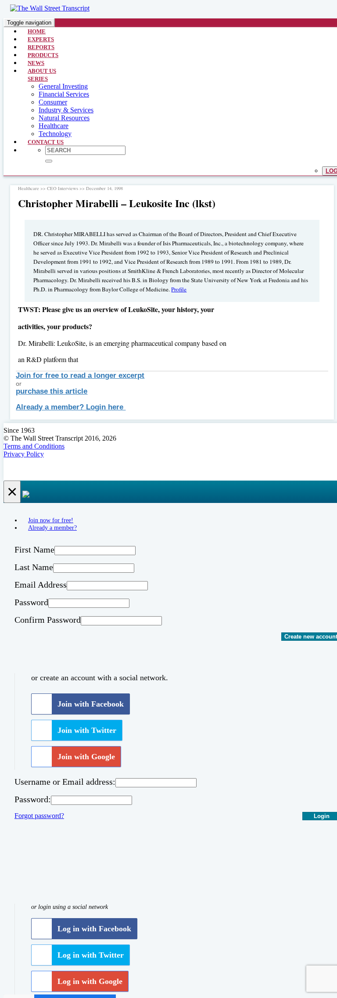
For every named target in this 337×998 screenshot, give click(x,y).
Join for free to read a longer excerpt (80, 375)
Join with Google (86, 756)
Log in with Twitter (90, 955)
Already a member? (52, 527)
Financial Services (64, 94)
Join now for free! (50, 520)
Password (31, 602)
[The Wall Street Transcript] (50, 8)
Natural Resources (64, 118)
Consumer (53, 102)
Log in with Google (89, 981)
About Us (42, 71)
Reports (41, 47)
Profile (178, 289)
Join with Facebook (90, 704)
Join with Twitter (86, 730)
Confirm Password (47, 620)
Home (37, 31)
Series (38, 78)
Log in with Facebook (94, 928)
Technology (55, 133)
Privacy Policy (24, 454)
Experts (41, 39)
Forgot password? (39, 815)
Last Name (33, 567)
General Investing (63, 86)
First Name (34, 549)
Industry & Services (66, 110)
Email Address (40, 584)
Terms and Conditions (34, 446)
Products (43, 55)
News (36, 63)
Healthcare (53, 125)
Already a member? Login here (70, 407)
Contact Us (46, 142)
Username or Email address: (64, 781)
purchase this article (51, 391)
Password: (32, 799)
